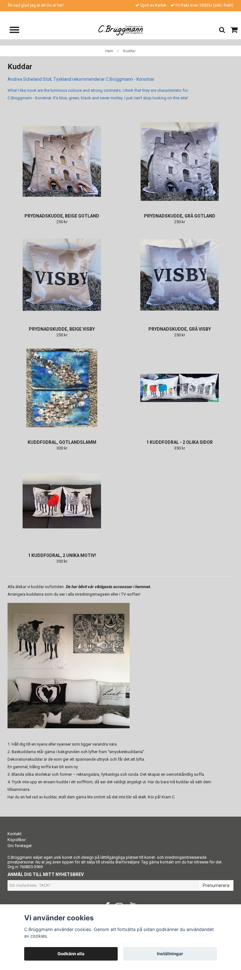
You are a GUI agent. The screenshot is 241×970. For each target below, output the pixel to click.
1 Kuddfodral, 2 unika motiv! (62, 555)
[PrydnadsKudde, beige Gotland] (62, 162)
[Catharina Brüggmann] (120, 30)
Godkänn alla (70, 953)
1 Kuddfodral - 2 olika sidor (179, 442)
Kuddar (129, 51)
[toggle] (17, 30)
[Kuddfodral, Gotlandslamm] (62, 388)
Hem (112, 51)
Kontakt (15, 833)
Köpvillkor (17, 839)
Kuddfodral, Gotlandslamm (62, 442)
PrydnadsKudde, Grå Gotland (179, 215)
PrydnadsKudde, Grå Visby (179, 329)
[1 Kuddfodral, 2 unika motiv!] (62, 501)
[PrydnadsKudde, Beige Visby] (62, 275)
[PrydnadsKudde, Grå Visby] (179, 275)
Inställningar (170, 953)
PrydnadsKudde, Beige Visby (62, 329)
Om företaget (20, 845)
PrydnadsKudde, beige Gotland (61, 215)
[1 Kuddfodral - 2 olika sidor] (179, 388)
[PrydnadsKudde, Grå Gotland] (179, 162)
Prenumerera (216, 885)
